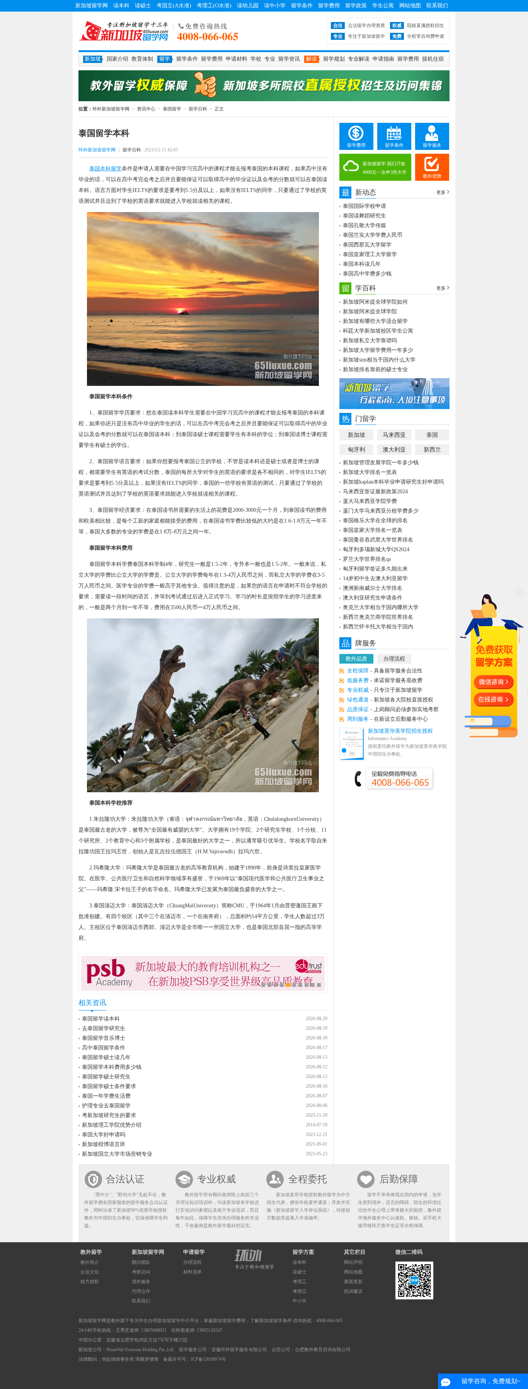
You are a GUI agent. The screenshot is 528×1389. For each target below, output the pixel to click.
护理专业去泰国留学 (106, 1106)
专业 (269, 59)
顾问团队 (141, 1262)
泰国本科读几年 (362, 264)
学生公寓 (383, 5)
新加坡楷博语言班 (103, 1144)
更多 (441, 192)
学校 (255, 59)
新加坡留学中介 (173, 1320)
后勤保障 (399, 1179)
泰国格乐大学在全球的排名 (375, 520)
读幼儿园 (248, 5)
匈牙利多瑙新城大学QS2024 (376, 549)
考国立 (300, 1291)
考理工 (300, 1281)
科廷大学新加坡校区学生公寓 (378, 331)
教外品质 (356, 659)
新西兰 (432, 450)
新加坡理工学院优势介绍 (111, 1125)
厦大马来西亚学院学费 (370, 501)
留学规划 (334, 59)
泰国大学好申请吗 (103, 1135)
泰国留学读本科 (101, 1019)
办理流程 (394, 659)
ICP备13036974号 (208, 1359)
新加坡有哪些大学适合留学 (375, 321)
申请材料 (236, 59)
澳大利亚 (394, 450)
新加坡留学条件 (275, 1320)
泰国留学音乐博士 (103, 1038)
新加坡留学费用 (229, 1320)
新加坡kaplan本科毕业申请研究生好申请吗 (393, 482)
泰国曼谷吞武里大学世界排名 (378, 540)
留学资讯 (289, 59)
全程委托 (307, 1179)
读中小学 (275, 5)
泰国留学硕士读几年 (106, 1057)
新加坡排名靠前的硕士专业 (375, 369)
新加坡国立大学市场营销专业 (117, 1154)
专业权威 (216, 1179)
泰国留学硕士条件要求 (109, 1086)
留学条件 (302, 5)
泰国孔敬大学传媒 (364, 225)
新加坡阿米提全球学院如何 (375, 302)
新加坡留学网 (91, 5)
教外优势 (432, 176)
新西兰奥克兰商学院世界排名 (378, 617)
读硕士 (143, 5)
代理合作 (141, 1291)
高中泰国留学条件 (103, 1048)
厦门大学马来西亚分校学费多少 (381, 511)
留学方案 (303, 1252)
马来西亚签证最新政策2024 (375, 491)
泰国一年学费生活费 (106, 1096)
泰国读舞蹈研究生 (364, 216)
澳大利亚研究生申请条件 (372, 598)
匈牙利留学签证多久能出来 (375, 569)
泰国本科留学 (105, 169)
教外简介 (89, 1262)
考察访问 (141, 1272)
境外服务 (141, 1281)
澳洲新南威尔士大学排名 (372, 588)
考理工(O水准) (214, 5)
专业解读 (359, 59)
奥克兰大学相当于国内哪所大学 (381, 607)
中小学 (300, 1301)
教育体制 (142, 59)
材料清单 (192, 1272)
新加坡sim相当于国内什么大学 (379, 360)
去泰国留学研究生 (103, 1028)
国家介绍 (117, 59)
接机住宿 (433, 59)
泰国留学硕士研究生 (106, 1077)
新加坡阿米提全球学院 (370, 311)
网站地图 (410, 5)
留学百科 (198, 109)
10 (319, 985)
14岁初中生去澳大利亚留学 (375, 578)
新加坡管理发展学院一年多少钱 (381, 462)
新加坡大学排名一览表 (370, 472)
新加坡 (356, 435)
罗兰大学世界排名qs (367, 559)
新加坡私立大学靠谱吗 (370, 340)
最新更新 (353, 1281)
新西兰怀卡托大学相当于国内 (378, 627)
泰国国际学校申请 (364, 206)
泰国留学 (172, 109)
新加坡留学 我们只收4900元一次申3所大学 (385, 168)
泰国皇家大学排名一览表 (372, 530)
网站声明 (353, 1262)
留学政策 (356, 5)
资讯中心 (146, 109)
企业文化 (89, 1272)
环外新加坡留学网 (123, 30)
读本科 (121, 5)
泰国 (432, 435)
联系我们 (437, 5)
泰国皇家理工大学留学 (370, 254)
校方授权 (89, 1281)
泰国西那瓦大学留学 (367, 245)
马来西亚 (394, 435)
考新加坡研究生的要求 (109, 1115)
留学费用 (329, 5)
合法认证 (125, 1179)
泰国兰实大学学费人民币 (372, 235)
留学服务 (432, 145)
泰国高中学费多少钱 (367, 274)
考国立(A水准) (174, 5)
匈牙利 (356, 450)
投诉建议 (353, 1291)
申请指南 (383, 59)
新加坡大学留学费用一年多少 (378, 350)
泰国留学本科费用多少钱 (111, 1067)
